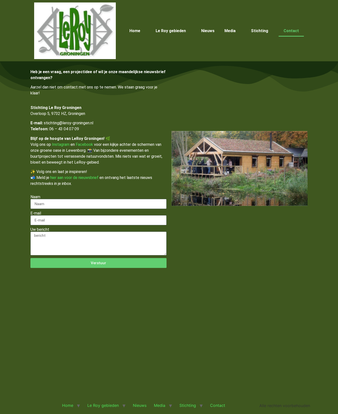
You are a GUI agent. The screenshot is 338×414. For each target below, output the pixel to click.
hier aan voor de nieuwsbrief (74, 177)
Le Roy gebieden (171, 30)
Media (230, 30)
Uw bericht (39, 230)
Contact (291, 30)
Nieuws (208, 30)
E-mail (35, 213)
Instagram (61, 144)
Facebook (84, 144)
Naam (35, 197)
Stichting (259, 30)
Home (134, 30)
